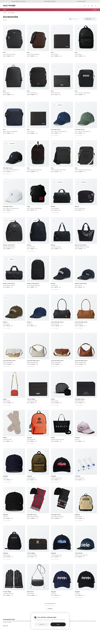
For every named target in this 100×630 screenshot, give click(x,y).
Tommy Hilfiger (31, 399)
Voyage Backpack (31, 439)
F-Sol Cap (53, 593)
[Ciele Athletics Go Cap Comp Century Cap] (86, 538)
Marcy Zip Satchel (55, 324)
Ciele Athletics (79, 553)
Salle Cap (77, 439)
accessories (11, 12)
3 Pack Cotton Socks (79, 478)
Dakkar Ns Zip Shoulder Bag (33, 54)
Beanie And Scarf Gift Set (32, 516)
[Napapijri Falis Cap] (14, 461)
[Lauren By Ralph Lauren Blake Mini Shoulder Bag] (38, 346)
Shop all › (95, 9)
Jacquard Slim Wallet (32, 555)
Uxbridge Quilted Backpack (9, 247)
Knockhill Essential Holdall (9, 285)
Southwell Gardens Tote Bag (57, 439)
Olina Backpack (78, 516)
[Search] (84, 5)
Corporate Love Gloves (8, 593)
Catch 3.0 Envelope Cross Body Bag (83, 169)
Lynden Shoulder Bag (8, 362)
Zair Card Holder (30, 131)
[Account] (88, 5)
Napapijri (29, 437)
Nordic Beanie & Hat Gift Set (57, 516)
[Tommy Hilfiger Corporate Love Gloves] (14, 577)
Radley (5, 399)
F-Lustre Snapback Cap (56, 478)
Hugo (28, 206)
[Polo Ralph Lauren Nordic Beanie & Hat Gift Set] (62, 500)
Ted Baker (77, 476)
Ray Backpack (78, 54)
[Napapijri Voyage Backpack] (38, 423)
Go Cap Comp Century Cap (81, 555)
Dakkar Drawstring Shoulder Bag (34, 169)
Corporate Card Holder (32, 401)
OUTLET (5, 9)
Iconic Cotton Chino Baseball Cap (59, 131)
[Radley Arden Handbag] (14, 384)
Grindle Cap (29, 324)
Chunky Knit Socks (7, 439)
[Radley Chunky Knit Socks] (14, 423)
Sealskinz (77, 437)
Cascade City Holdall (56, 247)
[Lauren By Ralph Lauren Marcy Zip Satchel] (62, 307)
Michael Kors (30, 591)
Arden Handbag (6, 401)
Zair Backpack (6, 92)
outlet (5, 12)
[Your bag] (91, 5)
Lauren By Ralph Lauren (57, 322)
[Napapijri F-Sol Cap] (62, 577)
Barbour (53, 206)
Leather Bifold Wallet (79, 401)
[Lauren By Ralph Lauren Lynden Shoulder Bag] (14, 346)
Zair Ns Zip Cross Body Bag (9, 54)
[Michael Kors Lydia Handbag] (38, 577)
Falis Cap (5, 478)
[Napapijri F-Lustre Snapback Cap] (62, 461)
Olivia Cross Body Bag (80, 208)
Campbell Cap (54, 285)
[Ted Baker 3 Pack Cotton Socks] (86, 461)
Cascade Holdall (55, 208)
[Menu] (95, 5)
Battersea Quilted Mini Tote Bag (82, 247)
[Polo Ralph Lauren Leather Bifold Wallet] (86, 384)
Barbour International (9, 245)
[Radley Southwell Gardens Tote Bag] (62, 423)
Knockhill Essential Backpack (33, 285)
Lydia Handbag (30, 593)
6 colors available (55, 135)
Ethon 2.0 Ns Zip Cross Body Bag (34, 208)
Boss (4, 52)
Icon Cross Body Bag (32, 92)
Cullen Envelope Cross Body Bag (58, 169)
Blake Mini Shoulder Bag (32, 362)
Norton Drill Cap (78, 285)
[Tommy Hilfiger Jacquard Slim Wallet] (38, 538)
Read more (5, 625)
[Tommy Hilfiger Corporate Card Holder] (38, 384)
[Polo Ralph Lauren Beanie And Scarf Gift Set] (38, 500)
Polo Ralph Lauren (56, 129)
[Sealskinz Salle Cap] (86, 423)
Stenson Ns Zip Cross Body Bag (10, 131)
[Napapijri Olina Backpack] (86, 500)
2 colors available (55, 212)
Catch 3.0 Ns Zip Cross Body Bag (82, 92)
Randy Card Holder (55, 92)
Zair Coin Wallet (54, 54)
